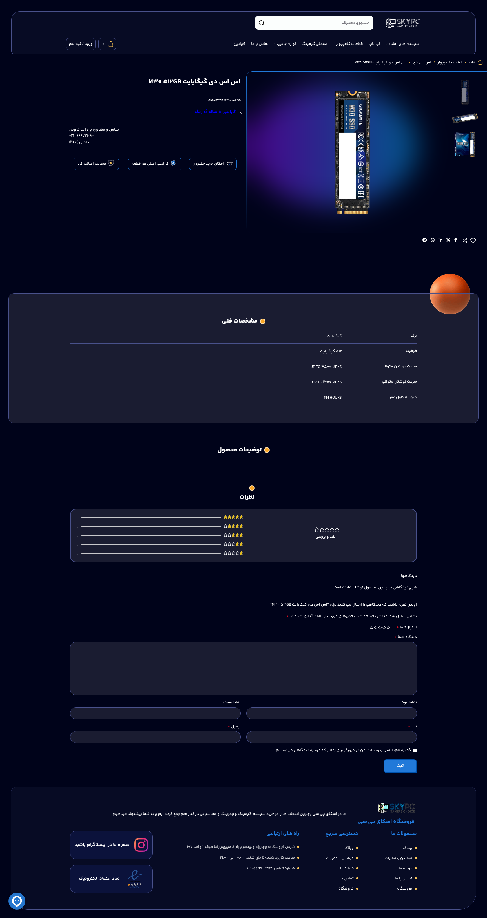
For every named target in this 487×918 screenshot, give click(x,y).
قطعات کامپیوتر (449, 62)
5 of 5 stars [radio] (371, 628)
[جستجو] (261, 23)
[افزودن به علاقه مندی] (473, 240)
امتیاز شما (406, 627)
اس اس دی (422, 62)
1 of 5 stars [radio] (388, 628)
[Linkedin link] (440, 240)
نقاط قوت (408, 702)
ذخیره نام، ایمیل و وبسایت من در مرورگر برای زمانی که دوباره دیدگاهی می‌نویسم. (343, 750)
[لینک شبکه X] (448, 240)
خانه (472, 62)
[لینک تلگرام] (424, 240)
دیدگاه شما (405, 637)
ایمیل (234, 726)
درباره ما (405, 868)
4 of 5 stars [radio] (375, 628)
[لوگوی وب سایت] (403, 23)
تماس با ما (403, 878)
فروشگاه (404, 889)
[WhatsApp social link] (433, 240)
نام (412, 726)
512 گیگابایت (331, 351)
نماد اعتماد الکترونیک (99, 878)
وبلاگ (407, 848)
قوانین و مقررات (398, 858)
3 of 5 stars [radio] (380, 628)
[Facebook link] (456, 240)
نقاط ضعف (232, 702)
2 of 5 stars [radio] (384, 628)
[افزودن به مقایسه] (465, 240)
